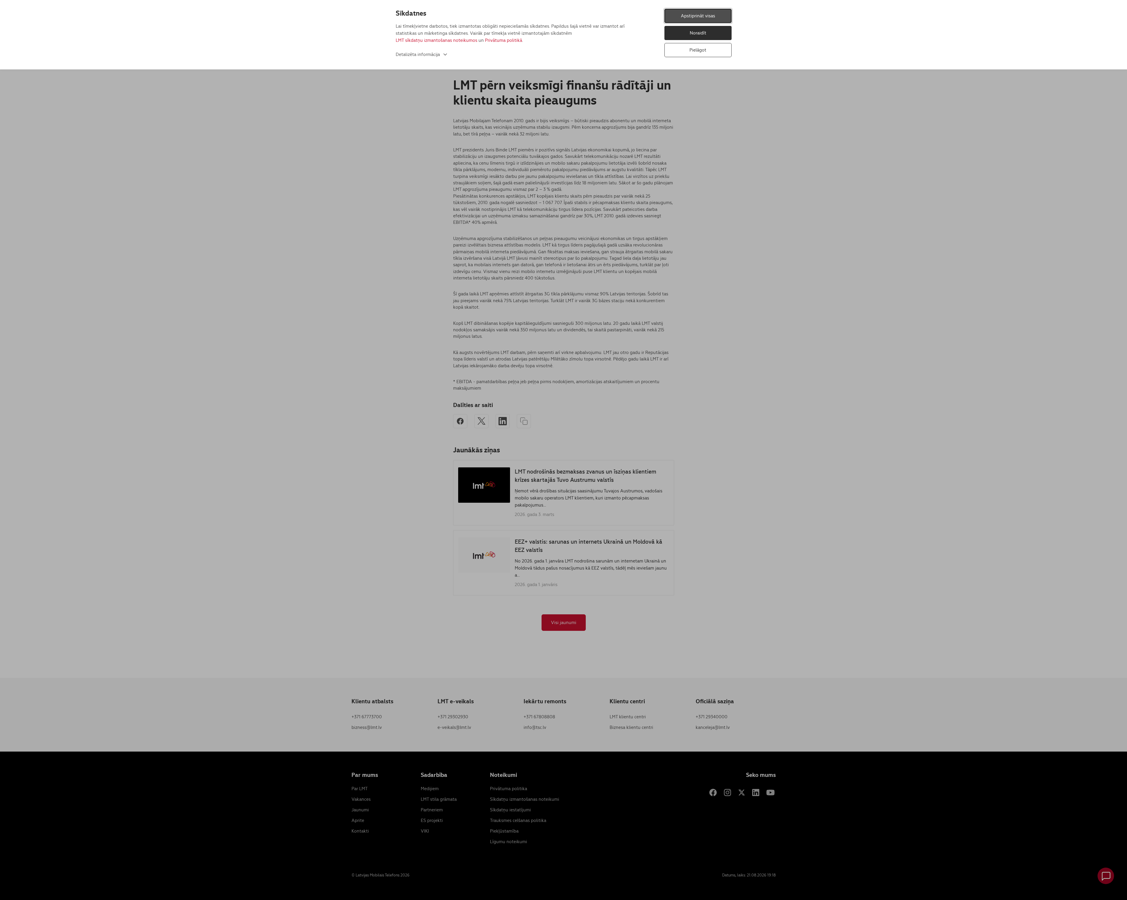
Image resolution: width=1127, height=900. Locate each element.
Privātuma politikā (503, 40)
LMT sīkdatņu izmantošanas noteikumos (436, 40)
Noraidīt (698, 33)
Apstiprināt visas (698, 16)
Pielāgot (697, 50)
